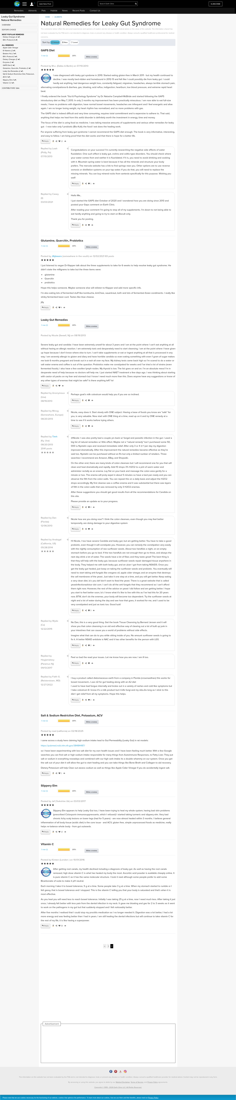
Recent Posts (79, 10)
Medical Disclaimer (123, 1082)
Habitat (54, 10)
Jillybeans (57, 256)
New (66, 42)
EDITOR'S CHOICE (9, 30)
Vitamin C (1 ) (8, 83)
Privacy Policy (153, 1082)
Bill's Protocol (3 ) (10, 40)
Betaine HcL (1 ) (9, 54)
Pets (44, 10)
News (65, 10)
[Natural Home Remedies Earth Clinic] (17, 4)
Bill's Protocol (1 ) (10, 56)
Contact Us (95, 10)
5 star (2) (44, 325)
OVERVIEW (6, 25)
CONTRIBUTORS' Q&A (10, 88)
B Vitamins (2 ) (9, 51)
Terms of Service (137, 1082)
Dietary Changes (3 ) (11, 37)
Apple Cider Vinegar (10, 48)
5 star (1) (44, 56)
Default (56, 42)
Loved (75, 42)
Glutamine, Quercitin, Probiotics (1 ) (17, 68)
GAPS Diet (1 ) (9, 65)
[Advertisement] (108, 988)
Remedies (18, 10)
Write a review (91, 57)
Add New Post (45, 4)
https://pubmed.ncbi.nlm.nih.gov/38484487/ (63, 745)
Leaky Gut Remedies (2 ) (13, 71)
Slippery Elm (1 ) (9, 80)
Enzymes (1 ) (8, 62)
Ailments (32, 10)
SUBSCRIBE (215, 4)
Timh (54, 436)
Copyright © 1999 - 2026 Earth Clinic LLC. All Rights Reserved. (118, 1087)
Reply (46, 141)
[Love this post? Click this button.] (88, 225)
